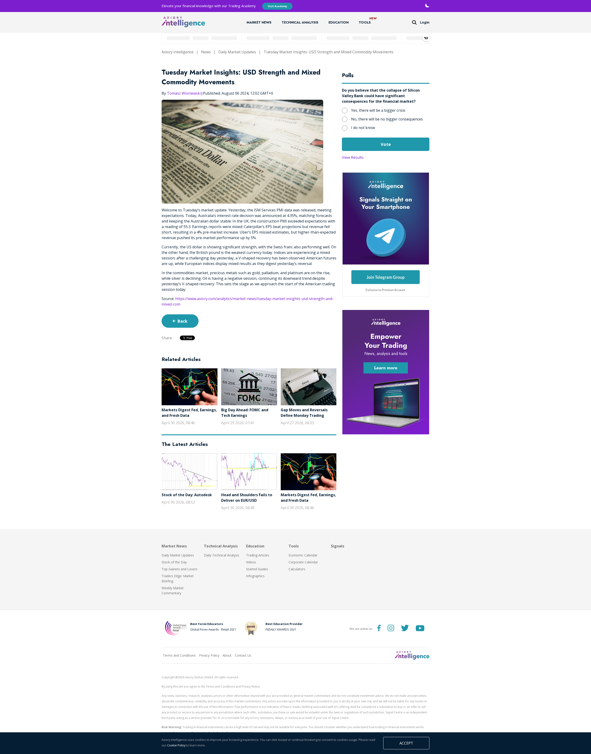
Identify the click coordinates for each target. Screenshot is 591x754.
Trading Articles (257, 555)
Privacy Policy (209, 655)
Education (339, 22)
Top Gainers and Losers (179, 569)
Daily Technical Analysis (221, 555)
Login (424, 22)
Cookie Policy (176, 745)
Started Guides (257, 569)
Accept (406, 743)
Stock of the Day (174, 562)
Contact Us (243, 655)
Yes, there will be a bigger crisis (378, 110)
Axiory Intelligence (177, 51)
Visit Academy (277, 6)
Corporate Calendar (303, 562)
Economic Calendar (303, 555)
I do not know (363, 127)
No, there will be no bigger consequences (387, 119)
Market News (259, 22)
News (206, 51)
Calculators (297, 569)
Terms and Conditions (179, 655)
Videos (251, 562)
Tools (365, 22)
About (227, 655)
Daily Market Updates (237, 51)
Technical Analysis (300, 22)
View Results (353, 157)
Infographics (255, 576)
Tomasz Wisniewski (184, 93)
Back (182, 321)
